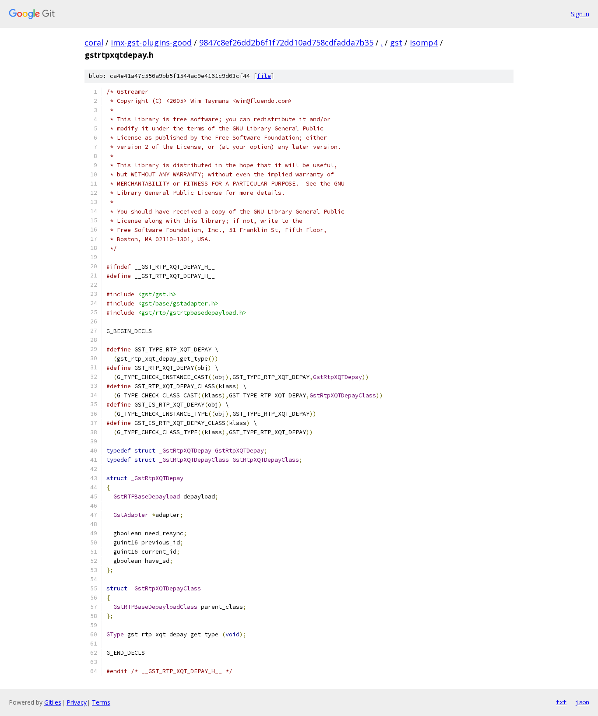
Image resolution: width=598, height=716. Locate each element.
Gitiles (52, 702)
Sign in (580, 14)
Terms (101, 702)
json (582, 702)
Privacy (77, 702)
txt (561, 702)
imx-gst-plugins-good (151, 42)
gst (396, 42)
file (264, 76)
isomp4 (424, 42)
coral (93, 42)
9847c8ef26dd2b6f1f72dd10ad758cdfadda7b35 (286, 42)
